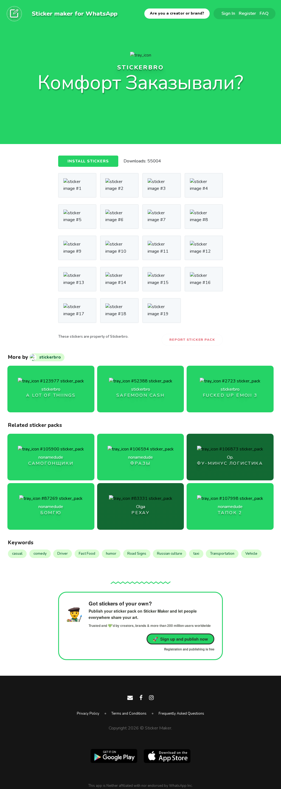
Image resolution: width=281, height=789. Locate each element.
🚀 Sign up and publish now (180, 639)
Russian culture (169, 553)
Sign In (228, 13)
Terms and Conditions (129, 713)
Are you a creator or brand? (177, 13)
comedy (40, 553)
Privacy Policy (88, 713)
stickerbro (140, 67)
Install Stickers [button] (88, 161)
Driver (62, 553)
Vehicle (251, 553)
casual (17, 553)
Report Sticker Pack (192, 339)
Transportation (222, 553)
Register (247, 13)
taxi (196, 553)
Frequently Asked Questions (181, 713)
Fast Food (87, 553)
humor (111, 553)
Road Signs (136, 553)
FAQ (264, 13)
